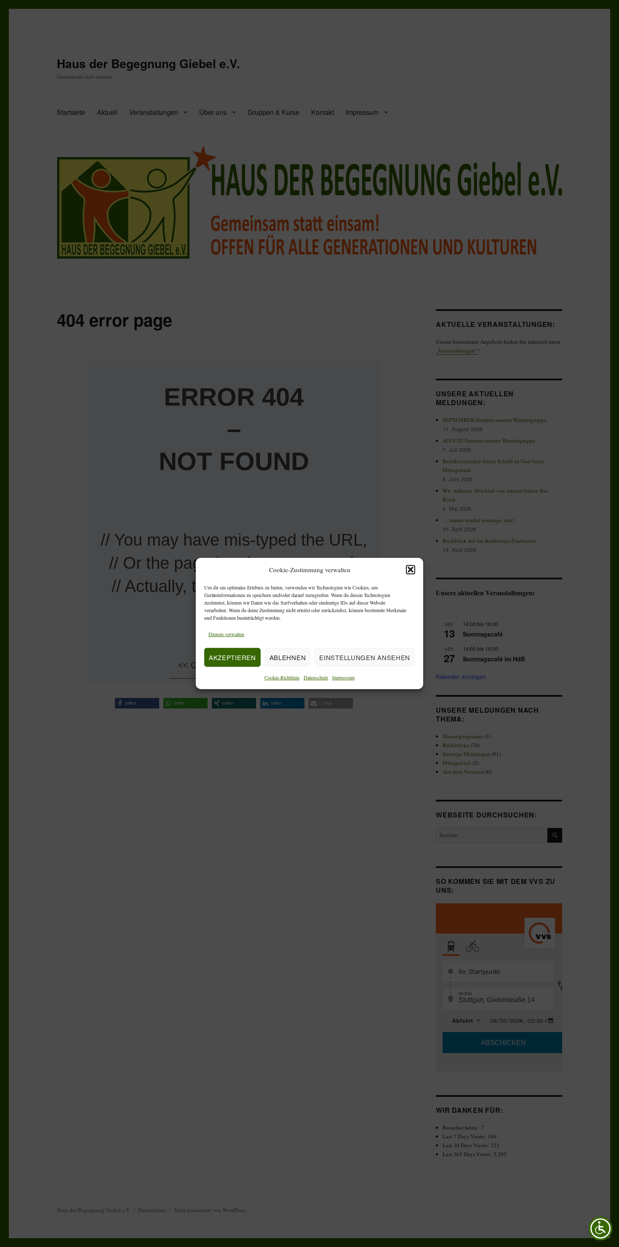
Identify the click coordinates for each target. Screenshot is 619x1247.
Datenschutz (316, 677)
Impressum (343, 677)
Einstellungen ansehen (364, 657)
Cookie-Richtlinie (281, 677)
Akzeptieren (232, 657)
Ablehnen (287, 657)
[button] (410, 569)
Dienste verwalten (226, 634)
